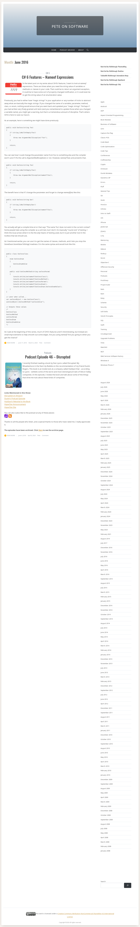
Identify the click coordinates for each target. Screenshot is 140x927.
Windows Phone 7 (107, 365)
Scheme (103, 303)
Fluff (102, 187)
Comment (47, 343)
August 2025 (105, 436)
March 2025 (105, 458)
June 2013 (104, 672)
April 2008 (104, 837)
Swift (102, 325)
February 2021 (106, 534)
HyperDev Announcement (15, 404)
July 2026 (104, 387)
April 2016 (104, 570)
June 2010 (104, 753)
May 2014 (104, 637)
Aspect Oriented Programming (112, 115)
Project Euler (105, 285)
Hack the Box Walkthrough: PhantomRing (113, 66)
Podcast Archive (67, 50)
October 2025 (106, 427)
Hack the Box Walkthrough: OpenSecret (113, 80)
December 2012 (106, 686)
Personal (104, 271)
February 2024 (106, 512)
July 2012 (104, 695)
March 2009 (105, 802)
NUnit (103, 258)
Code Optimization (108, 147)
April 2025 (104, 454)
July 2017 (104, 543)
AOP (102, 111)
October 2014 (106, 614)
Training (104, 329)
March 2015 (105, 592)
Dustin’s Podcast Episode (14, 398)
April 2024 (104, 503)
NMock (103, 249)
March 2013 (105, 677)
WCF (102, 352)
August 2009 (105, 788)
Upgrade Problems (108, 338)
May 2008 (104, 833)
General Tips (105, 191)
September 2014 (107, 619)
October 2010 (106, 739)
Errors (103, 182)
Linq (102, 236)
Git (102, 196)
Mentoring (104, 240)
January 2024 (105, 516)
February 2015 (106, 597)
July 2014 (104, 628)
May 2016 (104, 565)
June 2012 (104, 699)
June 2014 (104, 632)
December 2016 (106, 547)
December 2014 (106, 605)
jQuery (103, 231)
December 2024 (106, 472)
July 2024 (104, 494)
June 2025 (104, 445)
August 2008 (105, 824)
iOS (102, 218)
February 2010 (106, 770)
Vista (102, 343)
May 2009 (104, 793)
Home (53, 50)
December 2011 (106, 708)
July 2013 (104, 668)
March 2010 (105, 766)
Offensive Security (107, 267)
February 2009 (106, 806)
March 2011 (105, 726)
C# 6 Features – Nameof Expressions (48, 77)
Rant (102, 294)
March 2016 (105, 574)
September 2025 (107, 432)
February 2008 (106, 846)
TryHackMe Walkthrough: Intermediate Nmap (114, 75)
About (81, 50)
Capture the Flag (107, 133)
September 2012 (107, 690)
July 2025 (104, 440)
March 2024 (105, 507)
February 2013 (106, 681)
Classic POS (105, 138)
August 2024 (105, 489)
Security (104, 307)
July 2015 (104, 588)
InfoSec (103, 209)
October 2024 (106, 481)
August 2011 (105, 717)
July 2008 (104, 828)
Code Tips (104, 151)
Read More (11, 343)
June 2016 (104, 561)
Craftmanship (106, 160)
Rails (102, 289)
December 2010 (106, 735)
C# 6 (102, 129)
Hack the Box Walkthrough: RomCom (112, 71)
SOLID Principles (107, 316)
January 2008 (105, 851)
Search (103, 881)
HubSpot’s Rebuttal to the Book (17, 401)
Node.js (103, 254)
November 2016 (106, 552)
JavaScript (104, 227)
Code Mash (105, 142)
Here (40, 430)
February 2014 (106, 650)
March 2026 (105, 405)
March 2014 (105, 646)
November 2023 (106, 525)
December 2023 (106, 521)
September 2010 (107, 744)
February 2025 (106, 463)
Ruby (102, 298)
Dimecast (104, 169)
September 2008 (107, 820)
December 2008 (106, 811)
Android (104, 106)
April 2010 (104, 762)
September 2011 (107, 713)
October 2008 (106, 815)
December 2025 (106, 418)
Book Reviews (106, 120)
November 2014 (106, 610)
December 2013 (106, 659)
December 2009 (106, 779)
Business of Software (108, 124)
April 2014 (104, 641)
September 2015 (107, 579)
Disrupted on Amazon (13, 396)
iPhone (103, 222)
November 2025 (106, 423)
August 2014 (105, 623)
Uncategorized (106, 334)
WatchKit (104, 347)
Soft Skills (104, 311)
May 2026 (104, 396)
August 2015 (105, 583)
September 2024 (107, 485)
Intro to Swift (105, 213)
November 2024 (106, 476)
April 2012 (104, 704)
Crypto (103, 164)
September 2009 (107, 784)
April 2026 (104, 400)
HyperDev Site (10, 407)
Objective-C (105, 262)
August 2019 (105, 539)
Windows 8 (105, 361)
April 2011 (104, 721)
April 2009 (104, 797)
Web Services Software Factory (112, 356)
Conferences (105, 155)
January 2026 (105, 414)
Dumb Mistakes (106, 173)
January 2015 (105, 601)
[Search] (127, 885)
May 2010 (104, 757)
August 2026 (105, 382)
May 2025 (104, 449)
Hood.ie (104, 204)
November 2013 (106, 663)
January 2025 (105, 467)
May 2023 (104, 530)
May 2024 (104, 498)
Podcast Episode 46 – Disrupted (47, 357)
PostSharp (104, 280)
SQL (102, 320)
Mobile (103, 245)
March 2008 (105, 842)
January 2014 (105, 655)
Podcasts (104, 276)
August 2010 (105, 748)
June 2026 (104, 391)
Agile (102, 102)
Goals (103, 200)
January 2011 (105, 730)
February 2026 (106, 409)
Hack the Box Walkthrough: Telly (111, 84)
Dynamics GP (105, 178)
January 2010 (105, 775)
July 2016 (104, 556)
